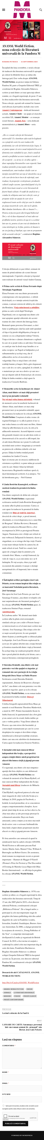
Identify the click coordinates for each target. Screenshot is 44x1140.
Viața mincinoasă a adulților (26, 307)
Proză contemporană (13, 999)
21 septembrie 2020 (29, 62)
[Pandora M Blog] (22, 9)
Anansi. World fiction (14, 989)
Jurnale (7, 992)
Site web (6, 1094)
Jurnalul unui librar (11, 785)
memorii (7, 996)
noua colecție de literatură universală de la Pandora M (21, 49)
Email (5, 1083)
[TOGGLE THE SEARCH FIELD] (40, 10)
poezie (17, 996)
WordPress (27, 1135)
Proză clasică (30, 996)
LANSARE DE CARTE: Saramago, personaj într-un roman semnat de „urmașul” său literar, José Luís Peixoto (22, 1027)
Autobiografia (8, 611)
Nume (5, 1072)
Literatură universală (24, 992)
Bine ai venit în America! (24, 512)
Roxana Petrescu (10, 62)
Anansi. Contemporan (12, 110)
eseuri (30, 989)
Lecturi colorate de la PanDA (15, 1013)
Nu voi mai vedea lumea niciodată (17, 399)
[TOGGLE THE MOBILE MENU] (3, 10)
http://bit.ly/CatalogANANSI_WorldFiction (20, 982)
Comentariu (8, 1046)
